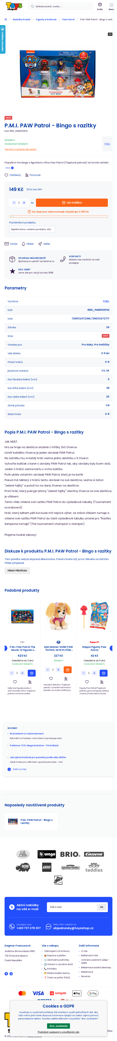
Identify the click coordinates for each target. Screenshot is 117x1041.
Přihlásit (101, 907)
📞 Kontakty (50, 968)
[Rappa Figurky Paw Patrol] (94, 616)
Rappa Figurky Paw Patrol (94, 649)
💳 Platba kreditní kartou (57, 973)
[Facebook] (6, 973)
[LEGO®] (47, 867)
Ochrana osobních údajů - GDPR (95, 961)
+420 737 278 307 (28, 928)
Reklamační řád (89, 955)
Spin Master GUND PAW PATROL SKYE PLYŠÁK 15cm (58, 649)
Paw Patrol (68, 19)
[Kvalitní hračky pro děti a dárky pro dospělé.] (6, 19)
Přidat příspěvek (17, 571)
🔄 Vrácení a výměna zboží (58, 964)
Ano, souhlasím (59, 1026)
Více (7, 167)
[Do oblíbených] (15, 682)
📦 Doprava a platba (55, 955)
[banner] (14, 6)
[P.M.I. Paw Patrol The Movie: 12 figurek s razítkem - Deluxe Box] (22, 616)
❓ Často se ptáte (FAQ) (57, 977)
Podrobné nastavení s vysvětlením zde (58, 1032)
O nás (84, 951)
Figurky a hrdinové (46, 19)
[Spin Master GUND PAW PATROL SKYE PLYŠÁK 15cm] (58, 616)
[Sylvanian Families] (70, 867)
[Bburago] (47, 854)
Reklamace (87, 971)
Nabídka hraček (21, 19)
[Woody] (58, 880)
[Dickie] (23, 867)
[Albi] (23, 854)
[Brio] (70, 854)
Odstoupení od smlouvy (57, 951)
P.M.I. (107, 144)
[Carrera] (94, 854)
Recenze (85, 976)
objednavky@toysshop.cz (73, 928)
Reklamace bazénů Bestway (96, 967)
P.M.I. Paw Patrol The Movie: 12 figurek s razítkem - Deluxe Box (22, 649)
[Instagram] (11, 973)
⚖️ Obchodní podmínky (56, 959)
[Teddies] (94, 867)
